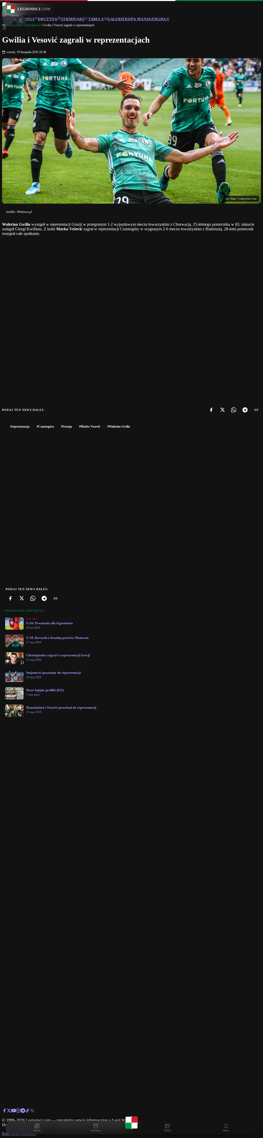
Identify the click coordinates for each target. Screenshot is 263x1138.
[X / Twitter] (9, 1111)
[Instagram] (18, 1111)
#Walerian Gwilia (118, 426)
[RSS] (32, 1111)
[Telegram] (245, 409)
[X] (222, 409)
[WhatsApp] (233, 409)
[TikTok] (27, 1111)
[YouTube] (13, 1111)
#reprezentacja (20, 426)
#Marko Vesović (89, 426)
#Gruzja (66, 426)
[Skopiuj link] (256, 409)
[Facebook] (211, 409)
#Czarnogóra (45, 426)
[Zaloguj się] (4, 29)
